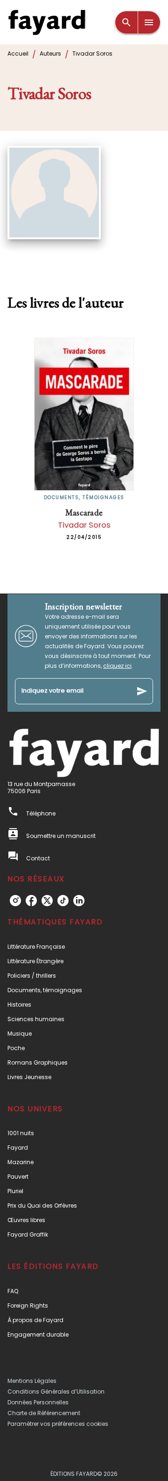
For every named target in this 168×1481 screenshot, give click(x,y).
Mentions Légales (31, 1381)
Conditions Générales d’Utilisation (56, 1391)
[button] (84, 946)
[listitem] (15, 901)
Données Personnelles (38, 1402)
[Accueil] (46, 22)
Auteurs (50, 53)
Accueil (17, 53)
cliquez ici (117, 666)
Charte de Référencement (43, 1413)
